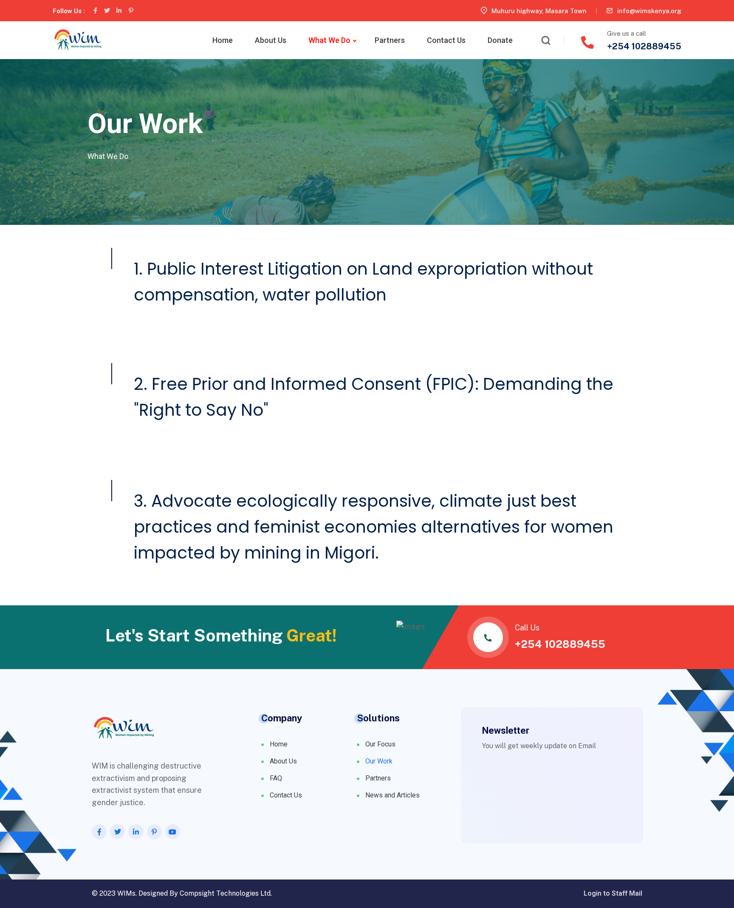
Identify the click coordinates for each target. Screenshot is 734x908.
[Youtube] (172, 831)
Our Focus (380, 744)
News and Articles (392, 795)
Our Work (378, 761)
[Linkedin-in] (119, 11)
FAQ (276, 778)
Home (222, 40)
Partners (390, 40)
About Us (270, 40)
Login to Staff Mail (613, 893)
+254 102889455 (644, 46)
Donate (500, 40)
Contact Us (446, 40)
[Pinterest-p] (131, 11)
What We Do (329, 40)
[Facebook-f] (95, 11)
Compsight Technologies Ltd (225, 893)
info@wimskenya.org (649, 10)
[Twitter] (107, 11)
